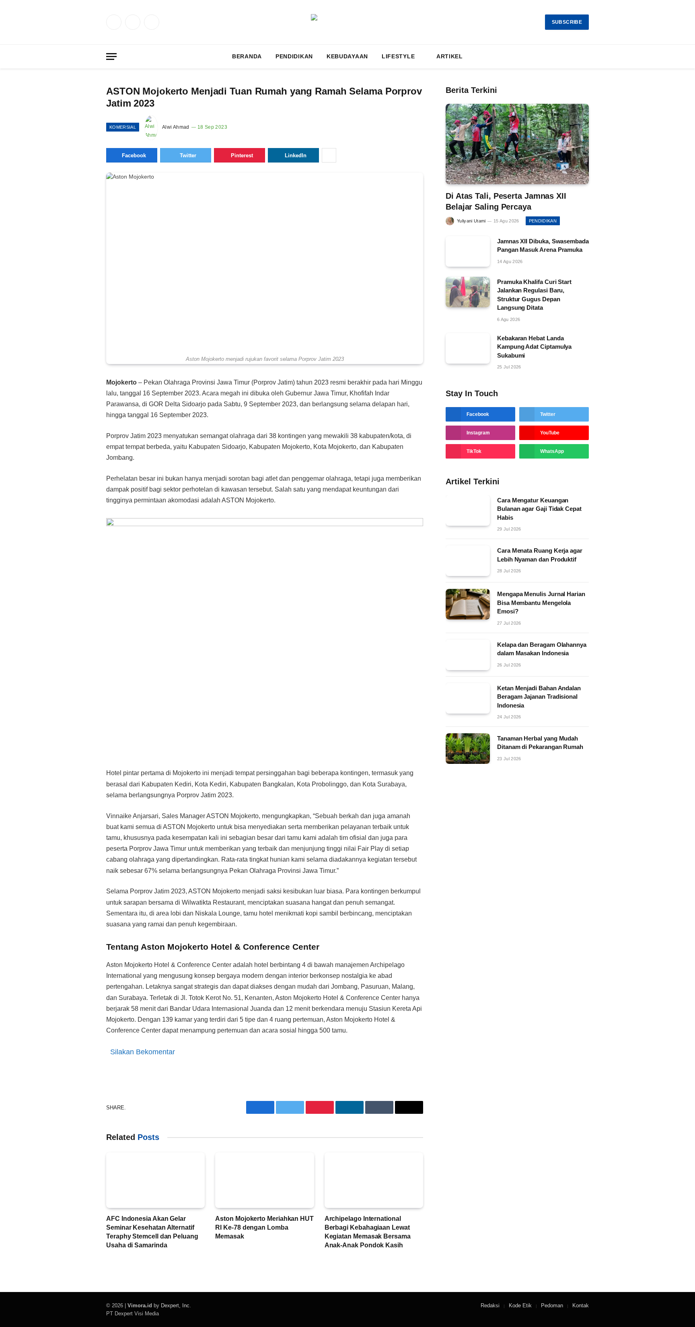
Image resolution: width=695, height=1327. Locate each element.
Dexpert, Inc (175, 1305)
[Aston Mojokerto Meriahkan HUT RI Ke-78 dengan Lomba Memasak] (264, 1180)
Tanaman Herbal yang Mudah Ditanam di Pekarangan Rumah (540, 742)
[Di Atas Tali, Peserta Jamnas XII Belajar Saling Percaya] (517, 144)
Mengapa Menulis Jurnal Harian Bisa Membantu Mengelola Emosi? (541, 602)
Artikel (449, 56)
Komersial (122, 127)
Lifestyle (398, 56)
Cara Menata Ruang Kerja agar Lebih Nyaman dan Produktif (539, 554)
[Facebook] (77, 403)
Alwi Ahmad (175, 127)
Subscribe (567, 22)
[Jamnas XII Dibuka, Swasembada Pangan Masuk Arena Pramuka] (468, 251)
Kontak (580, 1305)
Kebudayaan (347, 56)
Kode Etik (520, 1305)
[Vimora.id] (348, 22)
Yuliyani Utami (471, 220)
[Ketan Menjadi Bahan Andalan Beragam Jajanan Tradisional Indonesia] (468, 698)
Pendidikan (294, 56)
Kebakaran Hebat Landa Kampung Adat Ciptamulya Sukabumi (534, 347)
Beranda (247, 56)
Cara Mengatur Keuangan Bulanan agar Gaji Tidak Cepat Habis (539, 509)
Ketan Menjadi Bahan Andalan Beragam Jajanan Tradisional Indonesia (539, 697)
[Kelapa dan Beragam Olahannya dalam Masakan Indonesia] (468, 655)
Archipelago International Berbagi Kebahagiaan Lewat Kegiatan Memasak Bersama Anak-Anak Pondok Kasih (368, 1231)
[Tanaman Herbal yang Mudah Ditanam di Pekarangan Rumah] (468, 748)
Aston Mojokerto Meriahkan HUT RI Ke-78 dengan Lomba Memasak (264, 1227)
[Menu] (111, 56)
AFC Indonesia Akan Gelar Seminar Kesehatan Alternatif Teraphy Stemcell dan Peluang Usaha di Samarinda (152, 1231)
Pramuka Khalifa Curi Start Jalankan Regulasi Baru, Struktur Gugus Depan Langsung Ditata (534, 294)
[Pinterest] (77, 458)
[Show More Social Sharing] (329, 155)
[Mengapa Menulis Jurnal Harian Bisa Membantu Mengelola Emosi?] (468, 604)
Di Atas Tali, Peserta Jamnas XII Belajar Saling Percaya (506, 201)
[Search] (588, 56)
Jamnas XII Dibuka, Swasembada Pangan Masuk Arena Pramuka (543, 245)
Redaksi (490, 1305)
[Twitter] (77, 421)
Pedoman (552, 1305)
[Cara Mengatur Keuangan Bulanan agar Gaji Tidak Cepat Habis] (468, 510)
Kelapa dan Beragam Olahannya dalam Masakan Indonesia (541, 648)
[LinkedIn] (77, 440)
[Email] (77, 477)
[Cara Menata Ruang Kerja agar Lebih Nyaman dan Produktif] (468, 560)
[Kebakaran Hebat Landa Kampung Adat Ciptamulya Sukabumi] (468, 348)
